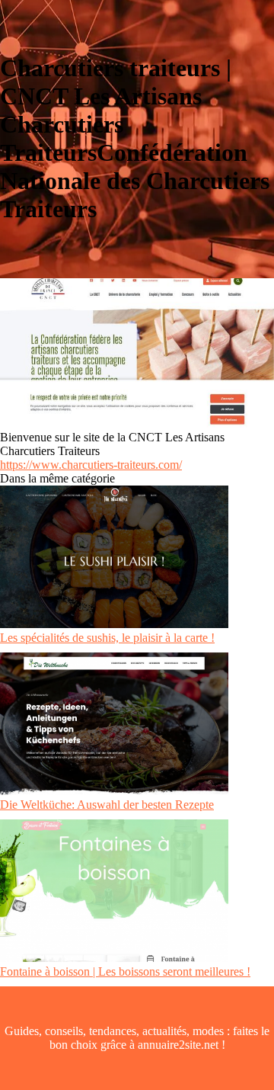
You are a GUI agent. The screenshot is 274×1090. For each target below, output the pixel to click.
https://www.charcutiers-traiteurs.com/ (91, 464)
